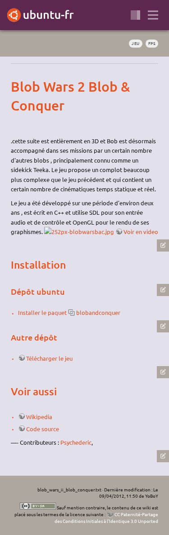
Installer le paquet (42, 312)
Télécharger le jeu (49, 358)
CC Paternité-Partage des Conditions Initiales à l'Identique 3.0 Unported (106, 517)
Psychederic (75, 442)
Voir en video (140, 231)
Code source (42, 429)
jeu (135, 43)
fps (151, 43)
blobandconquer (98, 312)
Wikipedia (39, 416)
